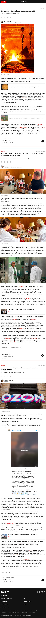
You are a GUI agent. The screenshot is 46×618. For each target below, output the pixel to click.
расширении (27, 298)
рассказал (15, 554)
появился (7, 338)
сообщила (23, 97)
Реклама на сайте (24, 610)
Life (24, 598)
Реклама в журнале (35, 610)
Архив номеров (4, 607)
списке (11, 125)
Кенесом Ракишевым (15, 341)
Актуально (3, 595)
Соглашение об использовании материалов (10, 612)
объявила (21, 286)
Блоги (25, 604)
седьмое (33, 319)
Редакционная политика (13, 610)
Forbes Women (4, 604)
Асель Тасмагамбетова (16, 347)
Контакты (3, 610)
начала (30, 550)
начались (31, 543)
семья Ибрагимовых (22, 127)
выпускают (22, 328)
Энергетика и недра (5, 8)
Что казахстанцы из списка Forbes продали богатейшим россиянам (24, 87)
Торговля (3, 365)
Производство (5, 347)
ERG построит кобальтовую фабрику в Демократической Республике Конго (25, 118)
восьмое (15, 319)
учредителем (34, 338)
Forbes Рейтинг (27, 601)
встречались (26, 559)
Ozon (11, 572)
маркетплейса (20, 543)
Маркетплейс (5, 572)
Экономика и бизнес (6, 598)
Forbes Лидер (3, 151)
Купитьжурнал (4, 1)
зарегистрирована (9, 523)
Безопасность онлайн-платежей (28, 612)
